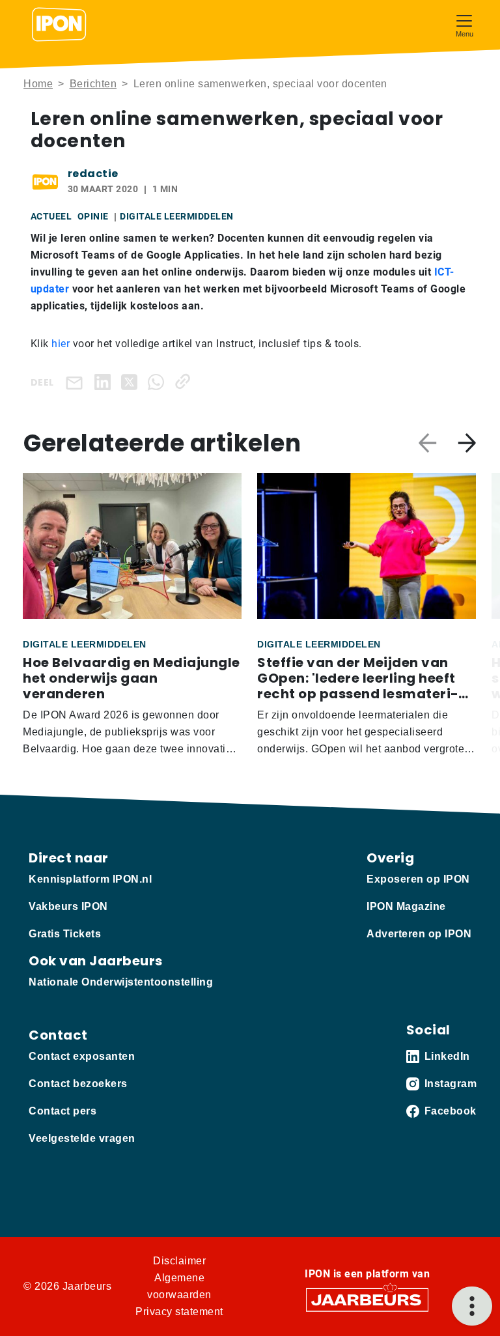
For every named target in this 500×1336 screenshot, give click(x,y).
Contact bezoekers (78, 1083)
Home (38, 83)
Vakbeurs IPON (68, 906)
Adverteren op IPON (419, 933)
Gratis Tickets (65, 933)
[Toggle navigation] (464, 24)
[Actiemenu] (472, 1306)
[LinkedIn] (105, 381)
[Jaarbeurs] (367, 1299)
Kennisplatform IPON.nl (90, 879)
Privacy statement (179, 1311)
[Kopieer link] (185, 381)
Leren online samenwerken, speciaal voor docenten (260, 83)
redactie (93, 173)
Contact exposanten (82, 1056)
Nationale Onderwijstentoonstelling (121, 982)
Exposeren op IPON (418, 879)
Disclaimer (179, 1260)
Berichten (93, 83)
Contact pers (62, 1110)
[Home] (59, 24)
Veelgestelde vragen (82, 1138)
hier (60, 343)
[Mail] (76, 382)
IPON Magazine (406, 906)
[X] (132, 381)
